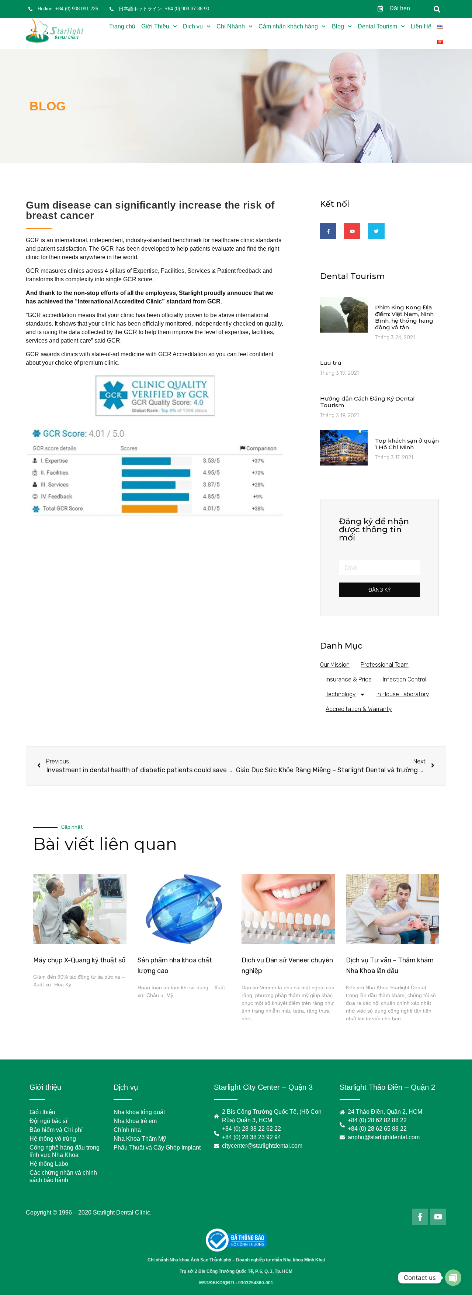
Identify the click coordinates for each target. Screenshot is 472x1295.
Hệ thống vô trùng (53, 1139)
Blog (338, 26)
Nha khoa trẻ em (135, 1121)
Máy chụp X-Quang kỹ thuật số (79, 960)
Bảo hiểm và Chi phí (56, 1130)
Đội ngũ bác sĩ (48, 1121)
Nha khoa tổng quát (139, 1112)
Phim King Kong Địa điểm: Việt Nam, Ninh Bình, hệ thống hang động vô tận (404, 317)
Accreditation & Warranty (359, 708)
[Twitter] (376, 231)
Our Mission (335, 664)
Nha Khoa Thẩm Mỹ (140, 1139)
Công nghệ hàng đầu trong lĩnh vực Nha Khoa (65, 1151)
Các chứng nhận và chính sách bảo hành (63, 1176)
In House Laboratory (402, 694)
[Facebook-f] (328, 231)
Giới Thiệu (155, 26)
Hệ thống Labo (49, 1164)
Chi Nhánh (230, 26)
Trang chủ (122, 26)
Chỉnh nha (127, 1130)
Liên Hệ (421, 26)
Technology (341, 694)
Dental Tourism (377, 26)
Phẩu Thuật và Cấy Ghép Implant (157, 1147)
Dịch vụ (193, 26)
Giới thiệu (42, 1112)
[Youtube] (352, 231)
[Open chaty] (453, 1278)
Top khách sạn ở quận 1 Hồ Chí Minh (407, 444)
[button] (437, 9)
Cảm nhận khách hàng (288, 26)
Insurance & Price (349, 679)
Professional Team (385, 664)
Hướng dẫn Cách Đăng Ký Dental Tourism (367, 402)
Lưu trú (330, 362)
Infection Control (404, 679)
